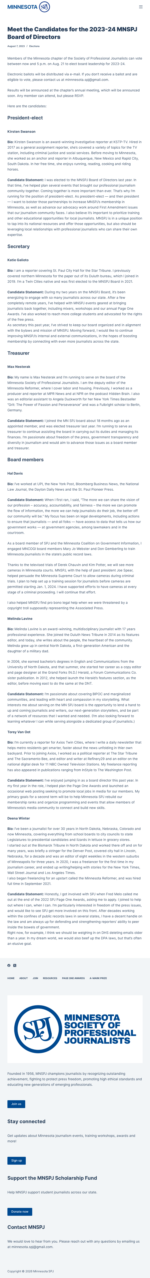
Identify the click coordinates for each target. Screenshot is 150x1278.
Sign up (16, 1160)
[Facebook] (8, 965)
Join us (16, 1104)
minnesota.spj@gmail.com (32, 1247)
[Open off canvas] (141, 7)
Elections (34, 46)
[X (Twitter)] (14, 965)
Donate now (19, 1211)
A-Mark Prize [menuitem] (98, 978)
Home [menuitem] (10, 978)
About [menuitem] (23, 978)
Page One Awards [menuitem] (73, 978)
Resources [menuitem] (50, 978)
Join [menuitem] (35, 978)
